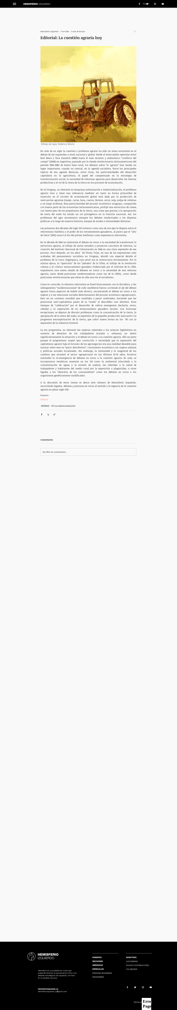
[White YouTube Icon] (162, 4)
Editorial (44, 399)
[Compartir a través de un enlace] (54, 414)
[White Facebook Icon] (139, 4)
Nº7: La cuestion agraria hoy (63, 405)
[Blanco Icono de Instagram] (155, 4)
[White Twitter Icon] (147, 4)
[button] (14, 4)
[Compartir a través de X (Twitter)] (48, 414)
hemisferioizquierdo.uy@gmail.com (52, 991)
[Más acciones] (134, 31)
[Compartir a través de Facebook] (41, 414)
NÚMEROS (45, 405)
